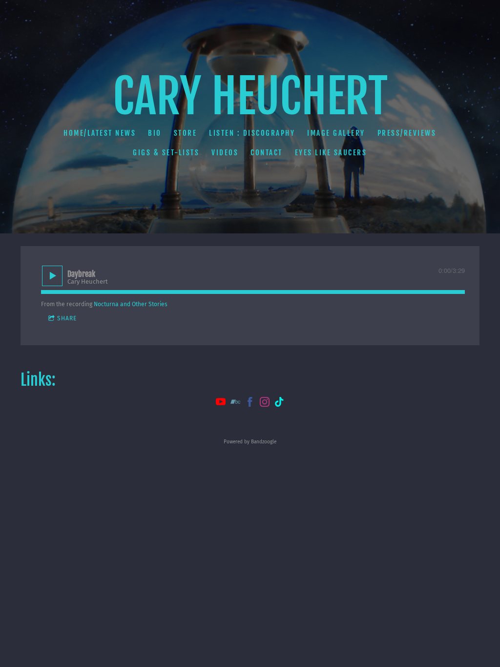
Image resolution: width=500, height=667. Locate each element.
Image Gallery (337, 133)
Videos (225, 152)
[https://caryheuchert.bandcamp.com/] (235, 403)
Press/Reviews (407, 133)
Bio (155, 133)
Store (185, 133)
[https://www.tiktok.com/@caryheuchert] (279, 403)
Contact (267, 152)
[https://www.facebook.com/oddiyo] (250, 403)
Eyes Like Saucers (331, 152)
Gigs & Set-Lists (166, 152)
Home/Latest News (100, 133)
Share (67, 318)
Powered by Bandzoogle (250, 442)
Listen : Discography (252, 133)
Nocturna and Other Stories (130, 304)
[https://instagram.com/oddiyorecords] (265, 403)
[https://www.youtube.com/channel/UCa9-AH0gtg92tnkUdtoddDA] (221, 403)
